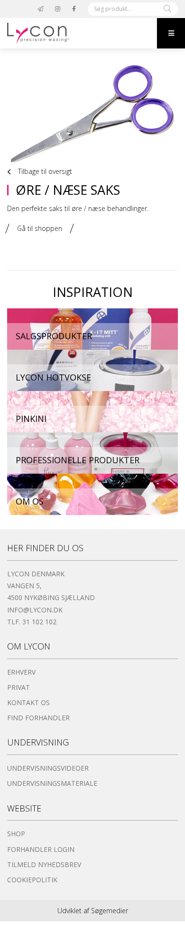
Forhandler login (40, 849)
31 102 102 (39, 621)
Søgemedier (109, 910)
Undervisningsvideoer (48, 768)
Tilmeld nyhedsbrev (44, 864)
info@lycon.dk (35, 609)
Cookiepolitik (32, 879)
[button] (171, 33)
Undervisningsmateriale (52, 783)
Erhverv (21, 672)
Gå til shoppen (39, 228)
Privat (18, 687)
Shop (16, 833)
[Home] (78, 33)
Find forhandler (38, 717)
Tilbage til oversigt (44, 171)
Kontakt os (28, 702)
